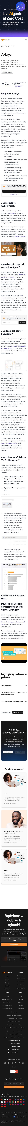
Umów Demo (19, 752)
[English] (18, 1099)
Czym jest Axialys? (6, 685)
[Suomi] (2, 1102)
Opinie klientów (7, 1002)
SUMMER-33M (12, 22)
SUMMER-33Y (9, 24)
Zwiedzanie (7, 989)
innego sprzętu (20, 236)
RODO (16, 1114)
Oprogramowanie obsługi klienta (14, 1018)
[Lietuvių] (18, 1102)
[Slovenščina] (18, 1104)
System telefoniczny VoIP (14, 1021)
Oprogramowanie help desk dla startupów (14, 1037)
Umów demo (14, 191)
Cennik (7, 979)
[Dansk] (10, 1099)
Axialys (13, 46)
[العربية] (2, 1099)
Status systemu (21, 982)
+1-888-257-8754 (15, 1047)
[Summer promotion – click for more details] (14, 18)
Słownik (21, 999)
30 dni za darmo (14, 194)
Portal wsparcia (21, 975)
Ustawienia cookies (6, 1117)
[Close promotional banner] (26, 2)
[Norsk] (2, 1104)
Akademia (20, 1002)
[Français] (5, 1102)
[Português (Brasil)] (7, 1104)
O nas (7, 996)
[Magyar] (10, 1102)
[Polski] (5, 1104)
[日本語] (15, 1102)
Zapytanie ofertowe (21, 988)
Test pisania (21, 1008)
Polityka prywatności (7, 1114)
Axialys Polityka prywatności (19, 85)
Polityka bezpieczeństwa (20, 1112)
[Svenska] (21, 1104)
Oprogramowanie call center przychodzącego (14, 1027)
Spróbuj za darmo (18, 712)
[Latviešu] (21, 1102)
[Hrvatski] (7, 1102)
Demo (7, 976)
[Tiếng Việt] (2, 1106)
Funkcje (7, 982)
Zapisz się (22, 322)
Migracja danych (21, 979)
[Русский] (13, 1104)
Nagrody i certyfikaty (7, 999)
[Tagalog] (23, 1104)
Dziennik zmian (21, 985)
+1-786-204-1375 (14, 1050)
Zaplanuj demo (14, 944)
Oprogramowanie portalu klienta (14, 1034)
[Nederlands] (23, 1102)
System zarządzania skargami (14, 1030)
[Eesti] (23, 1099)
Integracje (6, 46)
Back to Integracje (6, 712)
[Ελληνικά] (15, 1099)
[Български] (5, 1099)
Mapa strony (23, 1114)
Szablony (21, 1005)
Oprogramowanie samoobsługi (14, 1024)
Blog (21, 996)
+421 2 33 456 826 (15, 1044)
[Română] (10, 1104)
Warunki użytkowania (6, 1112)
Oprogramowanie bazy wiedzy (14, 1015)
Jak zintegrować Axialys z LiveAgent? (12, 701)
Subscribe (14, 1087)
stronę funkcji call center (9, 443)
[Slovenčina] (15, 1104)
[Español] (21, 1099)
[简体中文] (5, 1106)
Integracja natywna (7, 72)
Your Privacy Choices (21, 1117)
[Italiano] (13, 1102)
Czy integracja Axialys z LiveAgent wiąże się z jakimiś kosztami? (12, 693)
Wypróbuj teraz (8, 752)
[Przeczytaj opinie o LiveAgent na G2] (14, 1071)
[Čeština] (7, 1099)
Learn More (8, 85)
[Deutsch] (13, 1099)
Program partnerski (7, 1005)
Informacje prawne (7, 1008)
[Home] (2, 46)
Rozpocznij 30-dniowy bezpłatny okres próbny (14, 939)
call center (12, 213)
